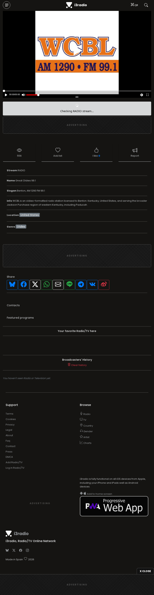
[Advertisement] (77, 125)
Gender (88, 431)
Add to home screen (99, 494)
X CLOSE (145, 571)
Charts (87, 443)
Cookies (11, 419)
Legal (9, 430)
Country (88, 426)
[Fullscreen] (147, 95)
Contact (10, 446)
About (9, 435)
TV (84, 420)
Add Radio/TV (14, 462)
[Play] (78, 50)
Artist (86, 437)
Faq (8, 441)
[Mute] (23, 95)
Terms (9, 414)
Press (9, 451)
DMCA (9, 457)
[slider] (32, 94)
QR (136, 5)
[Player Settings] (141, 95)
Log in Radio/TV (15, 468)
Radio (87, 414)
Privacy (10, 424)
